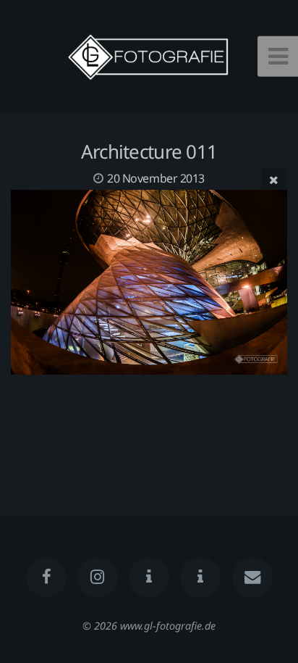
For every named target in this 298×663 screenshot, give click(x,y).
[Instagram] (97, 577)
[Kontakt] (251, 577)
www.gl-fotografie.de (168, 626)
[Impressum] (200, 577)
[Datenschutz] (149, 577)
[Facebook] (45, 577)
